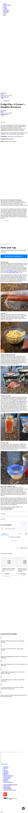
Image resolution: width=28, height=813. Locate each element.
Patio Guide (6, 10)
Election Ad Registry (8, 775)
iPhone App (6, 774)
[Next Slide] (26, 565)
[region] (14, 536)
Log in (21, 523)
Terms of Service (7, 777)
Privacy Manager (7, 788)
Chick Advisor (22, 401)
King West (11, 139)
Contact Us (6, 766)
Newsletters (6, 771)
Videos (5, 6)
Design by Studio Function (9, 790)
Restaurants (6, 11)
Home (4, 3)
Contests (5, 8)
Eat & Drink (3, 93)
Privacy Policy (6, 778)
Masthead (5, 773)
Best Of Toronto (7, 5)
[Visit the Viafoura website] (24, 548)
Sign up (25, 523)
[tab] (5, 534)
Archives (5, 770)
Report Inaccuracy (5, 97)
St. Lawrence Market (12, 271)
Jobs (4, 769)
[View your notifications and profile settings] (26, 533)
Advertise (5, 768)
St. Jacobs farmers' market (13, 272)
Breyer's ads (19, 408)
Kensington (9, 269)
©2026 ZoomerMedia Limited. (10, 784)
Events (5, 7)
